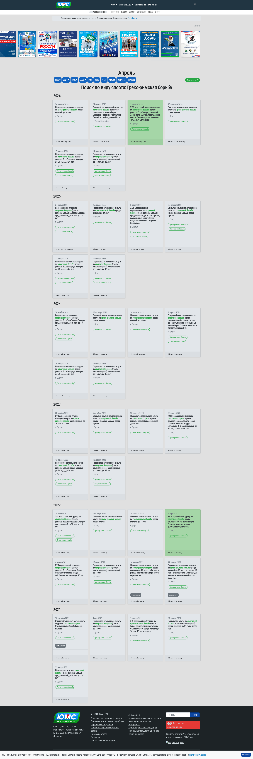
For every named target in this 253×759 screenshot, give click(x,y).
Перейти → (133, 18)
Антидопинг (134, 715)
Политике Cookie (197, 755)
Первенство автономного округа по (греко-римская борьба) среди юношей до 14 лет (144, 420)
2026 (82, 80)
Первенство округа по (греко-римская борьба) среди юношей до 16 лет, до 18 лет (69, 674)
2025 (74, 80)
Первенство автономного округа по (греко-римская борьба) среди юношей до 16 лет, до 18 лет (107, 158)
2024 (65, 80)
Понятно (246, 755)
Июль (104, 80)
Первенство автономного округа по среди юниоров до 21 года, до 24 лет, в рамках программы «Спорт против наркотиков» (144, 570)
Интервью (141, 12)
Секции (124, 12)
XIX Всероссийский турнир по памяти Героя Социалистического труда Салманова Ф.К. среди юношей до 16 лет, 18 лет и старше (144, 626)
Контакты (152, 5)
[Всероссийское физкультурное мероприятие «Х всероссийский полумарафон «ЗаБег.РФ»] (129, 44)
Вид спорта (192, 80)
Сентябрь (122, 80)
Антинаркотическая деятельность (144, 718)
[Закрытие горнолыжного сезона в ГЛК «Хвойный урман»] (88, 44)
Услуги (132, 12)
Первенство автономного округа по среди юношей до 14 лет (69, 109)
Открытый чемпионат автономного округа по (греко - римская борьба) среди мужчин (107, 420)
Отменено (136, 595)
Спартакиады (125, 5)
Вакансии (95, 737)
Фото (157, 12)
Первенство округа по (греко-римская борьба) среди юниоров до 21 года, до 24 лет (182, 625)
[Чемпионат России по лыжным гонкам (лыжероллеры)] (170, 44)
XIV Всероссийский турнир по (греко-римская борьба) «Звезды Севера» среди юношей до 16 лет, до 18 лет (70, 521)
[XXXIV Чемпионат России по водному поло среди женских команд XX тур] (27, 44)
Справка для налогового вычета (107, 718)
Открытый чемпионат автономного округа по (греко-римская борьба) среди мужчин (182, 212)
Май (90, 80)
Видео (150, 12)
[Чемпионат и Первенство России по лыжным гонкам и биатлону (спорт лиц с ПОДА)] (47, 44)
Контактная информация (103, 740)
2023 (57, 80)
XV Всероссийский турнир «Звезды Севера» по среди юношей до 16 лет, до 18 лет (70, 420)
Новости (115, 12)
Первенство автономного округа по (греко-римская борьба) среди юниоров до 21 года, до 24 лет (69, 158)
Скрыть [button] (197, 25)
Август (112, 80)
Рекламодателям (99, 734)
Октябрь (131, 80)
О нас (113, 5)
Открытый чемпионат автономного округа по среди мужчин (182, 109)
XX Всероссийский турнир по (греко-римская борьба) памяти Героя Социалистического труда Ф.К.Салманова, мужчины (181, 521)
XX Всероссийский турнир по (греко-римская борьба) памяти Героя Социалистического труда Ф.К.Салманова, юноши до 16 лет (69, 570)
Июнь (96, 80)
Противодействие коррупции (142, 728)
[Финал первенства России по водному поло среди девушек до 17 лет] (108, 44)
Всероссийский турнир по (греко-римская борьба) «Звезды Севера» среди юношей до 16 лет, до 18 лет (70, 213)
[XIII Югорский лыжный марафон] (68, 44)
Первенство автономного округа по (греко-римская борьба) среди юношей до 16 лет (107, 569)
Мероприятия (140, 5)
